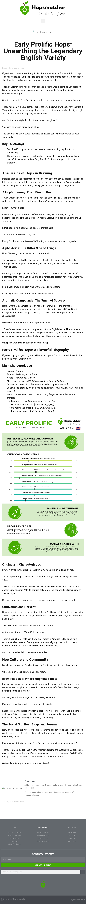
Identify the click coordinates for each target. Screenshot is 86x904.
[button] (43, 21)
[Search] (82, 872)
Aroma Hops (19, 802)
